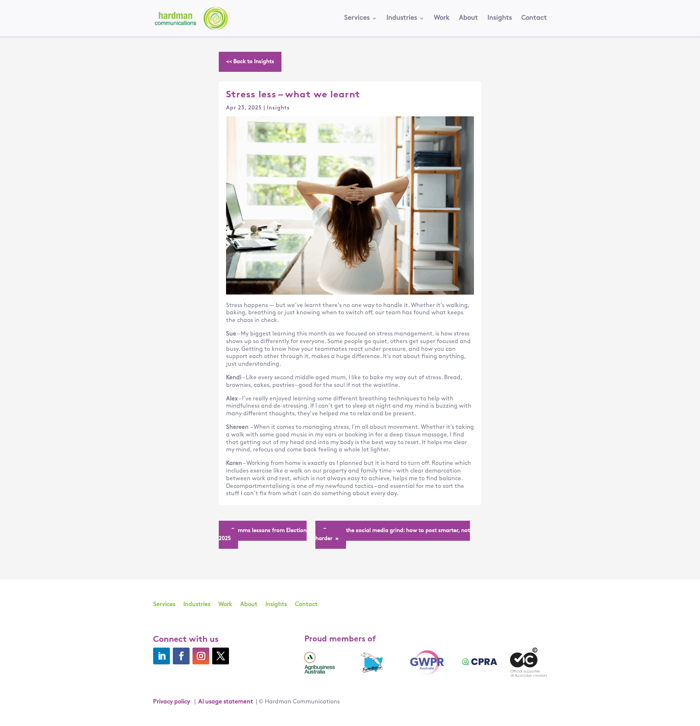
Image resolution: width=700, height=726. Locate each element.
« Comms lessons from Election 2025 (263, 534)
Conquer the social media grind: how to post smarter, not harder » (392, 534)
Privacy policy (171, 702)
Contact (534, 19)
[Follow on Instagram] (200, 656)
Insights (499, 19)
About (468, 19)
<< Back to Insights (250, 62)
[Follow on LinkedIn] (161, 656)
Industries (401, 19)
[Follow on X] (220, 656)
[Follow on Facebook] (181, 656)
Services (357, 19)
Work (442, 19)
